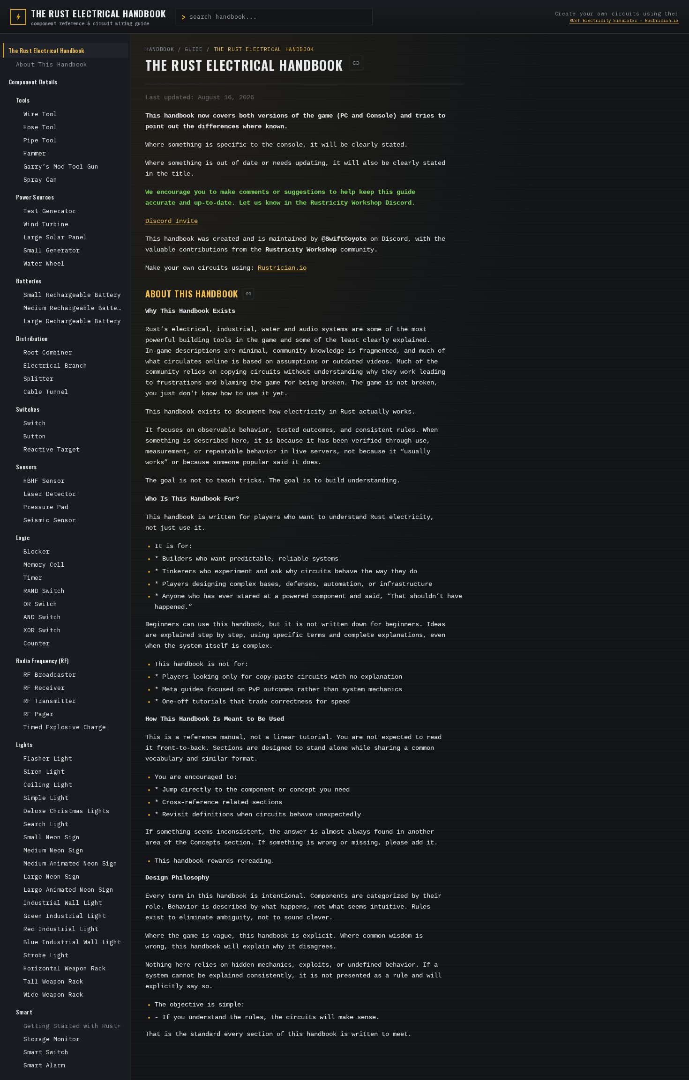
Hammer (34, 153)
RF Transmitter (49, 700)
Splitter (38, 378)
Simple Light (45, 797)
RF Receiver (44, 687)
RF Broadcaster (49, 674)
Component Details (32, 81)
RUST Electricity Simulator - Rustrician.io (624, 20)
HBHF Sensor (44, 480)
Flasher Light (47, 758)
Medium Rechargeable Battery (74, 307)
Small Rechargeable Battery (72, 294)
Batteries (28, 280)
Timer (32, 577)
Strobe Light (45, 955)
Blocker (36, 551)
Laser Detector (49, 493)
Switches (27, 409)
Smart (24, 1011)
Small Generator (51, 250)
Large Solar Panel (55, 237)
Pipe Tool (40, 140)
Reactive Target (51, 449)
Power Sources (35, 196)
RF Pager (38, 714)
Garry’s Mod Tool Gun (60, 166)
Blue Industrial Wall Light (72, 942)
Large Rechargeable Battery (72, 321)
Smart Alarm (44, 1065)
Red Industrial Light (60, 928)
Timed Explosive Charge (64, 727)
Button (34, 436)
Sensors (26, 466)
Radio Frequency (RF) (42, 660)
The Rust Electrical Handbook (46, 50)
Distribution (32, 338)
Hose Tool (40, 127)
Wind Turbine (45, 224)
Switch (34, 423)
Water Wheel (44, 263)
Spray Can (40, 179)
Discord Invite (171, 221)
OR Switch (40, 603)
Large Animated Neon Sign (68, 889)
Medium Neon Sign (53, 850)
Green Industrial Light (64, 915)
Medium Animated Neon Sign (70, 863)
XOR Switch (42, 630)
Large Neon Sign (51, 876)
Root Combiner (47, 352)
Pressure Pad (45, 506)
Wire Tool (40, 114)
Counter (36, 643)
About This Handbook (51, 64)
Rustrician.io (282, 268)
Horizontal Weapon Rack (64, 968)
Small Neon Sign (51, 837)
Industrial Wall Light (62, 902)
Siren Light (44, 771)
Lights (24, 744)
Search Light (45, 824)
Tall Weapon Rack (53, 981)
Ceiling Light (47, 784)
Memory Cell (44, 564)
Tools (23, 100)
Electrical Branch (55, 365)
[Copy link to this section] (248, 293)
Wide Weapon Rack (53, 994)
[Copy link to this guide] (356, 63)
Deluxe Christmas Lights (66, 810)
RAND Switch (44, 590)
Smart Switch (45, 1052)
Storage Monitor (51, 1039)
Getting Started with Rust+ (72, 1025)
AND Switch (42, 617)
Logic (23, 537)
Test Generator (49, 211)
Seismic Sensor (49, 520)
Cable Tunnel (45, 391)
